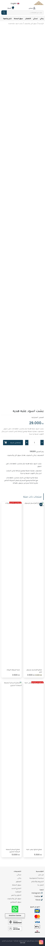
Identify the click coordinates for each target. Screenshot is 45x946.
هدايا (23, 455)
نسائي (35, 18)
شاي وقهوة (7, 18)
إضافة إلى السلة (15, 442)
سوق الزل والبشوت (30, 23)
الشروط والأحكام (37, 881)
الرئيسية (41, 23)
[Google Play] (15, 922)
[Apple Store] (15, 928)
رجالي (42, 18)
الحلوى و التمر (16, 895)
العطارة (18, 891)
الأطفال (28, 18)
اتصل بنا (40, 885)
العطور (18, 881)
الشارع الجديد (16, 888)
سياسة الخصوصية (36, 878)
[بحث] (4, 12)
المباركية (35, 417)
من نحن (41, 874)
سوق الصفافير (15, 902)
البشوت (29, 455)
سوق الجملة (18, 18)
